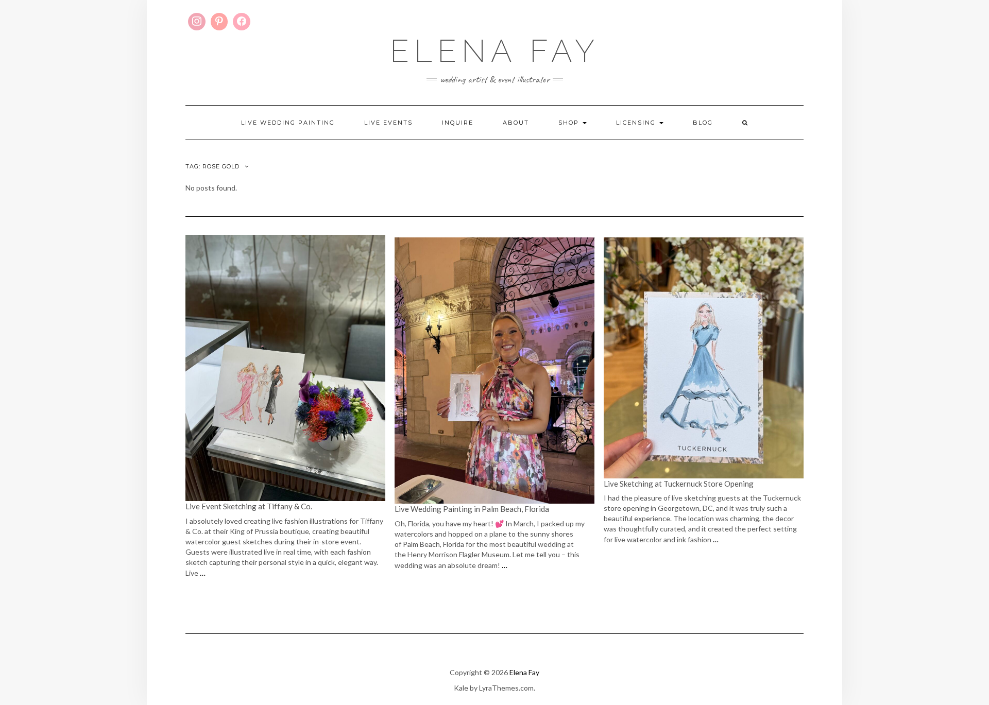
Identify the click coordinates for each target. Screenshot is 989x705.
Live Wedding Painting (288, 122)
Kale (461, 687)
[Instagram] (196, 21)
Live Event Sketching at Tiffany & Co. (249, 506)
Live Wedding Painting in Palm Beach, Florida (472, 508)
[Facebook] (241, 21)
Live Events (388, 122)
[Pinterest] (219, 21)
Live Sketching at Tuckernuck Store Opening (679, 483)
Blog (703, 122)
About (516, 122)
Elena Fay (495, 51)
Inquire (457, 122)
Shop (570, 122)
